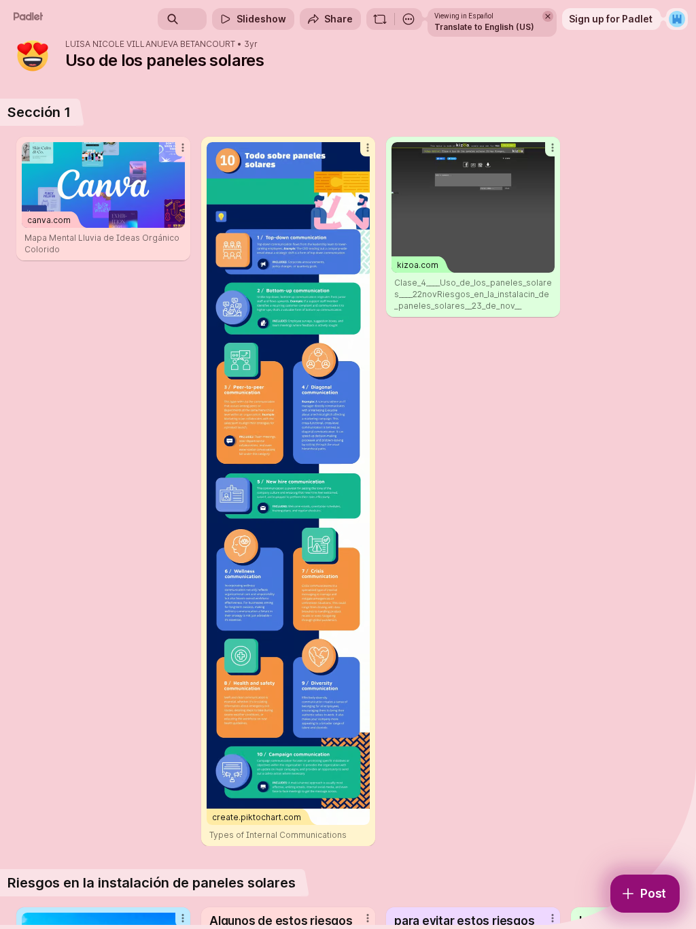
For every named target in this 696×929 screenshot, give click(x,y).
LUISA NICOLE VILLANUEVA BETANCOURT (150, 44)
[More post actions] (174, 153)
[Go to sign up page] (677, 19)
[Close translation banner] (547, 16)
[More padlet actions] (408, 19)
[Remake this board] (380, 19)
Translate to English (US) (484, 27)
